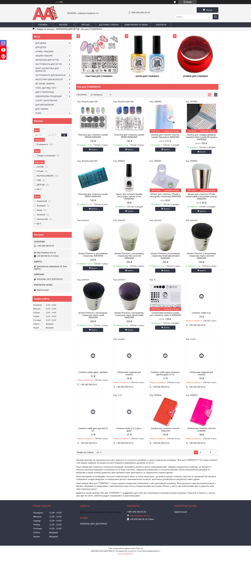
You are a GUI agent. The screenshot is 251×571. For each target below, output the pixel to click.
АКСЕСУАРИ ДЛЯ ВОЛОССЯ (49, 79)
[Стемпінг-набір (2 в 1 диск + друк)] (129, 411)
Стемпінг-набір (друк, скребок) (92, 372)
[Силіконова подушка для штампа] (129, 355)
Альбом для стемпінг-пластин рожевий (201, 429)
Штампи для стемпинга (195, 76)
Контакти (161, 25)
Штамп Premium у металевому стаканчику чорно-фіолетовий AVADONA (129, 315)
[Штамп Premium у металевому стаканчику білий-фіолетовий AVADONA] (165, 237)
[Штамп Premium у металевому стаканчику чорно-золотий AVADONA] (201, 237)
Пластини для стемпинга (99, 76)
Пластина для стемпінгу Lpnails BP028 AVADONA (93, 136)
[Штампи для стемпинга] (195, 54)
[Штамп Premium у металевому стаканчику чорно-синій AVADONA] (93, 296)
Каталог (63, 25)
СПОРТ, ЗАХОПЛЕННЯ (46, 100)
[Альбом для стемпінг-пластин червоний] (165, 411)
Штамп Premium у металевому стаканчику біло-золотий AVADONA (129, 255)
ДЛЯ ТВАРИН (41, 109)
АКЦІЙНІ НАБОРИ (43, 56)
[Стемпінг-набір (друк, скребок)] (93, 355)
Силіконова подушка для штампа (129, 373)
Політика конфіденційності (149, 551)
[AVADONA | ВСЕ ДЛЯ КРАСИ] (45, 19)
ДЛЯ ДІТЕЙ (40, 47)
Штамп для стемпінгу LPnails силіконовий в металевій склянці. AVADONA (201, 196)
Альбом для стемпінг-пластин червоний (165, 429)
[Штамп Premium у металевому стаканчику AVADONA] (93, 237)
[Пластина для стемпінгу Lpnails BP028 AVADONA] (93, 118)
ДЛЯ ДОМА (40, 43)
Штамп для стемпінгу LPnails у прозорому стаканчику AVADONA (165, 195)
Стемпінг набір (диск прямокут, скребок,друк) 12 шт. (165, 373)
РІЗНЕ (38, 113)
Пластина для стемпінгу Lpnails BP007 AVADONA (93, 195)
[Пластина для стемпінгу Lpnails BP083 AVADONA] (129, 118)
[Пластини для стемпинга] (99, 54)
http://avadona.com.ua (46, 253)
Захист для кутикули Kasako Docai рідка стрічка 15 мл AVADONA (129, 196)
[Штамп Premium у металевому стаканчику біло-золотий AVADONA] (129, 237)
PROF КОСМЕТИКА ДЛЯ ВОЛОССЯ (47, 69)
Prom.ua (139, 548)
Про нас (85, 25)
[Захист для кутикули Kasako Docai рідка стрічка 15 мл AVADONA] (129, 177)
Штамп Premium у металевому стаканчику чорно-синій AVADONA (93, 315)
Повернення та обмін (136, 25)
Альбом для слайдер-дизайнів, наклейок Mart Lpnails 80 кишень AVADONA (201, 137)
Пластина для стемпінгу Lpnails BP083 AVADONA (129, 136)
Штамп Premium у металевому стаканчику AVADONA (93, 254)
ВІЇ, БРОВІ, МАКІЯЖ (44, 83)
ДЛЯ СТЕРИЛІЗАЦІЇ (44, 92)
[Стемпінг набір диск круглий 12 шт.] (93, 411)
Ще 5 (39, 223)
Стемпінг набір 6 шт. (201, 313)
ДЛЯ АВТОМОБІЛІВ (44, 105)
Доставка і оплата (109, 25)
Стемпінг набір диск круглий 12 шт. (93, 429)
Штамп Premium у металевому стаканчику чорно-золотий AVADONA (201, 255)
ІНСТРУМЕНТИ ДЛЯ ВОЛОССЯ (50, 75)
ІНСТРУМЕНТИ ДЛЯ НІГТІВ (48, 64)
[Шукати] (215, 16)
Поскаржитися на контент (126, 551)
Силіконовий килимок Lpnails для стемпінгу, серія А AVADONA (165, 314)
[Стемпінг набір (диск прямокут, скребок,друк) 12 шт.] (165, 355)
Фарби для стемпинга (147, 76)
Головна (42, 25)
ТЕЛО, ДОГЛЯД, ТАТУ (45, 88)
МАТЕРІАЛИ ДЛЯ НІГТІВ (67, 29)
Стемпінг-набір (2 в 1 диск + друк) (129, 429)
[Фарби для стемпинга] (147, 54)
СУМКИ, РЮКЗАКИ (44, 51)
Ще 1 (39, 189)
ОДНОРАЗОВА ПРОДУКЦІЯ (48, 96)
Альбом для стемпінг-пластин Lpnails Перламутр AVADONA (165, 136)
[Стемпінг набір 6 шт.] (201, 296)
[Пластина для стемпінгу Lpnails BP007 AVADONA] (93, 177)
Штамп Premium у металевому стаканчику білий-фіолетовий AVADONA (165, 255)
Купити (94, 150)
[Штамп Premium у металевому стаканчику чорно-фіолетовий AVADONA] (129, 296)
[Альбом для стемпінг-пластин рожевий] (201, 411)
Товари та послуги (45, 29)
